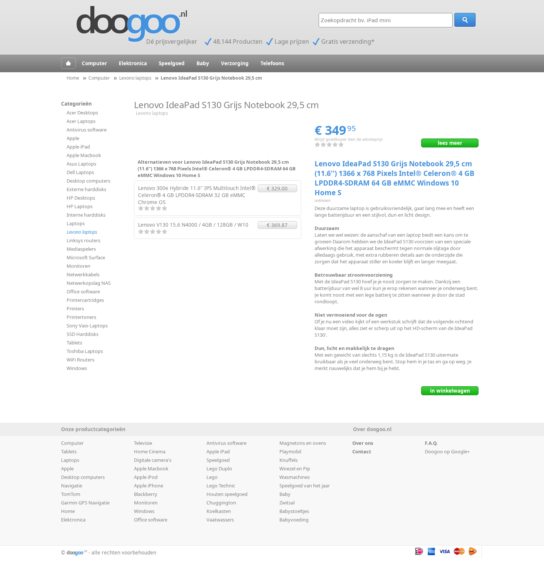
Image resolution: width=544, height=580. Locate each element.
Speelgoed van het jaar (304, 485)
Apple (73, 138)
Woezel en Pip (294, 468)
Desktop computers (88, 180)
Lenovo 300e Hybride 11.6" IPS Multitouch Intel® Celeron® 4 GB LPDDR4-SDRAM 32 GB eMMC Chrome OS (196, 195)
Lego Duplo (219, 468)
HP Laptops (80, 206)
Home (68, 511)
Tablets (74, 342)
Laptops (76, 223)
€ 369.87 (277, 225)
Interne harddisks (86, 214)
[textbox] (386, 20)
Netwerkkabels (83, 274)
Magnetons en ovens (302, 443)
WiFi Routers (80, 359)
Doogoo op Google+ (447, 451)
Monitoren (78, 266)
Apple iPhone (148, 485)
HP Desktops (81, 197)
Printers (75, 308)
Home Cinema (149, 451)
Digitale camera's (152, 460)
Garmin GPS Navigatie (85, 502)
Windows (77, 368)
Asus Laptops (81, 163)
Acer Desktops (82, 112)
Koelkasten (218, 511)
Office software (83, 291)
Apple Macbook (84, 155)
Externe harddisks (86, 189)
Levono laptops (82, 232)
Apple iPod (146, 477)
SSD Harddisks (82, 334)
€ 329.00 (277, 188)
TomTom (70, 494)
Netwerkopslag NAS (89, 283)
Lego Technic (220, 485)
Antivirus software (87, 129)
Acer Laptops (81, 121)
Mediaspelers (81, 249)
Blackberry (145, 494)
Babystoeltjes (294, 511)
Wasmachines (294, 477)
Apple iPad (78, 146)
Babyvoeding (294, 519)
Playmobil (290, 451)
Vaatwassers (220, 519)
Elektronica (133, 63)
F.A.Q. (431, 443)
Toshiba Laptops (85, 351)
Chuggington (221, 502)
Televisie (143, 443)
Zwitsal (287, 502)
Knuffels (288, 460)
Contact (361, 451)
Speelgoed (172, 63)
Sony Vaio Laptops (87, 325)
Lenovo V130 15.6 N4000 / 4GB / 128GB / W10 (193, 224)
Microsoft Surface (86, 257)
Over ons (362, 443)
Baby (203, 63)
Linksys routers (83, 240)
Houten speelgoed (227, 494)
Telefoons (272, 63)
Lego (212, 477)
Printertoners (81, 317)
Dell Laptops (80, 172)
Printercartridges (85, 300)
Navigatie (71, 485)
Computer (94, 63)
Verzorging (235, 63)
